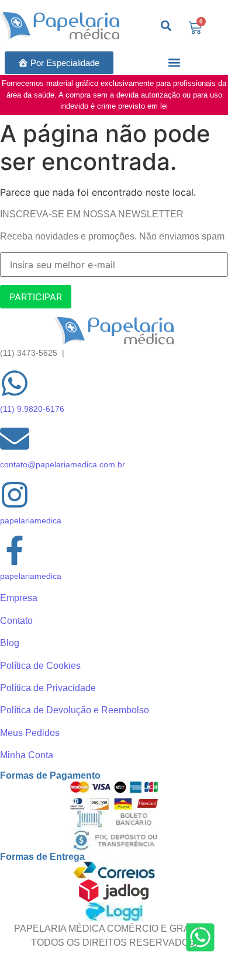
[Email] (14, 440)
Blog (9, 643)
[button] (174, 62)
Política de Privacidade (48, 688)
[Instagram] (14, 496)
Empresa (18, 598)
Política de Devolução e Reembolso (74, 710)
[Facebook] (14, 552)
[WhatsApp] (14, 385)
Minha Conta (26, 755)
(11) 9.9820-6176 (32, 409)
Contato (16, 621)
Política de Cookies (40, 666)
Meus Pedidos (30, 733)
